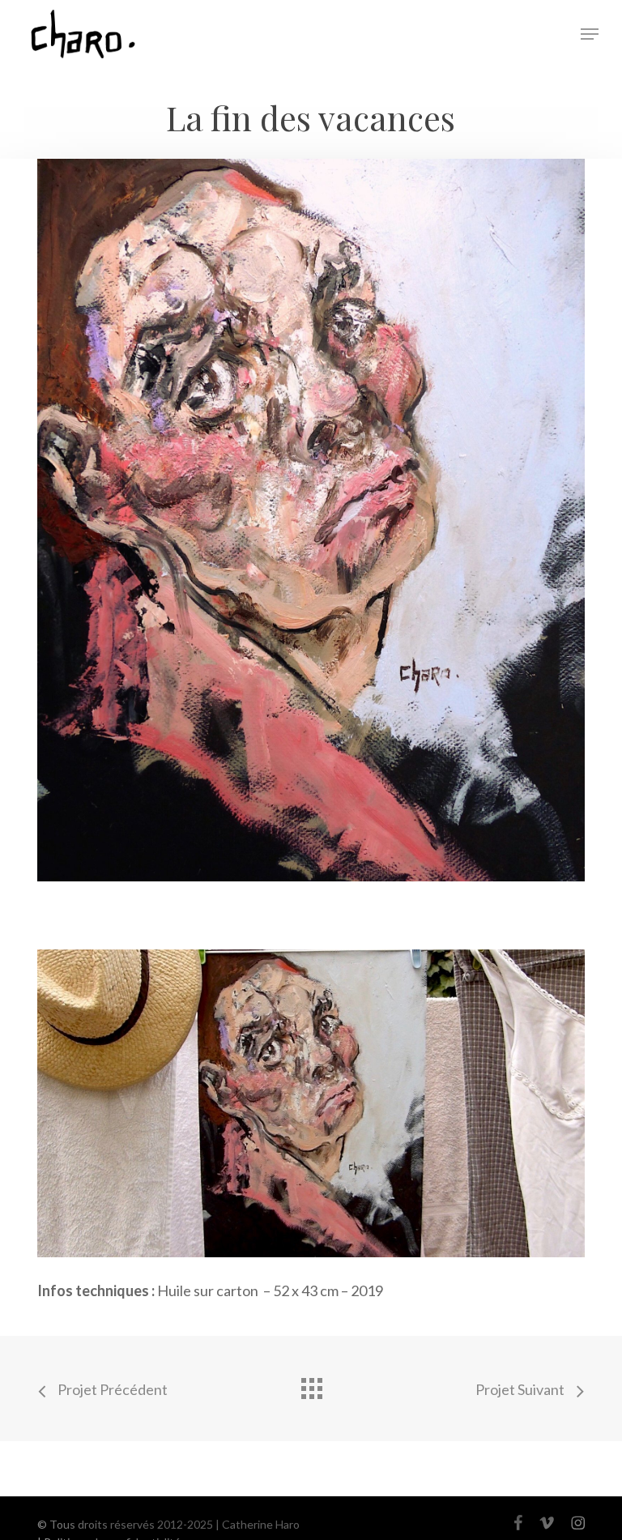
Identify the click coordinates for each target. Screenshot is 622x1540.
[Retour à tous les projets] (311, 1384)
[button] (590, 34)
